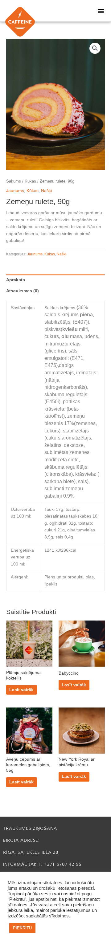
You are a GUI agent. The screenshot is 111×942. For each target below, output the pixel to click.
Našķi (46, 190)
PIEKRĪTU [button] (22, 928)
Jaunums (15, 190)
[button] (101, 11)
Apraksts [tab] (15, 280)
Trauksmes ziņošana (30, 828)
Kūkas (30, 181)
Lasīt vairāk (21, 690)
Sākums (13, 181)
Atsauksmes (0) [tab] (22, 291)
